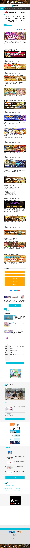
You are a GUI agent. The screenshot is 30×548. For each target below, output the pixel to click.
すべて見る (15, 305)
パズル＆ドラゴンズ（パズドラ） (8, 310)
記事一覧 (2, 8)
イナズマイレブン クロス (8, 485)
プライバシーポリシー (15, 541)
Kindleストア (15, 281)
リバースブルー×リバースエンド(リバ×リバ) (15, 488)
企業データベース (7, 8)
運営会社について (15, 534)
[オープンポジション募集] (15, 12)
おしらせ (15, 539)
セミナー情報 (20, 8)
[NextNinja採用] (15, 500)
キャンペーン (6, 14)
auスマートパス (15, 284)
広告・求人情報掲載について (15, 535)
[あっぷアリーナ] (15, 373)
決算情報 (25, 8)
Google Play (15, 278)
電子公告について (15, 538)
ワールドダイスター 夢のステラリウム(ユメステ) (15, 490)
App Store (15, 275)
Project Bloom (7, 490)
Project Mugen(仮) (7, 488)
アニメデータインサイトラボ (15, 485)
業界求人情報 (14, 8)
